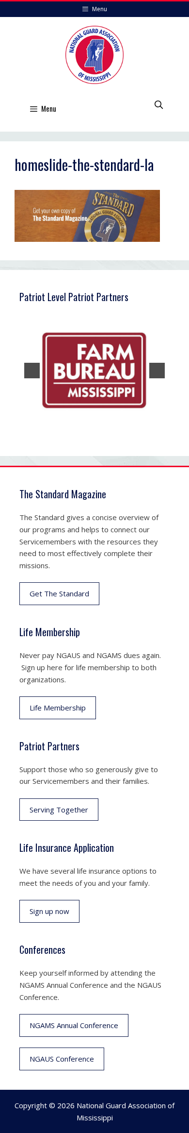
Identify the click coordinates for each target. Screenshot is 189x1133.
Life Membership (58, 707)
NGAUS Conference (62, 1059)
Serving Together (59, 809)
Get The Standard (59, 593)
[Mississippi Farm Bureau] (94, 370)
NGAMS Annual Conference (74, 1025)
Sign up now (49, 911)
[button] (32, 370)
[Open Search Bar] (158, 104)
